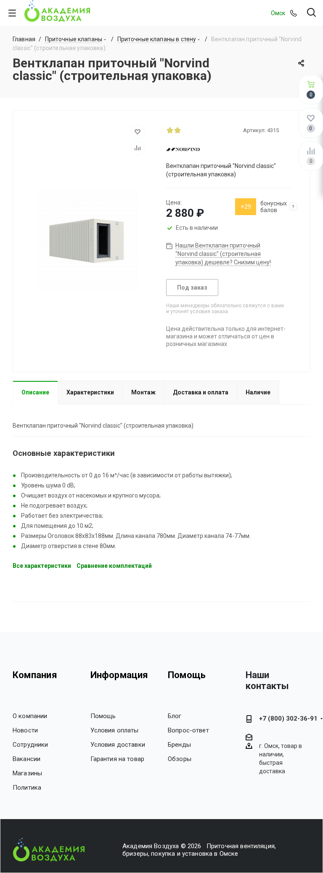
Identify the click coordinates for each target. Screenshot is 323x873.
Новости (25, 730)
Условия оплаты (114, 730)
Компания (35, 675)
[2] (177, 130)
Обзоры (179, 759)
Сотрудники (30, 744)
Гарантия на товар (117, 759)
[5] (200, 130)
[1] (170, 130)
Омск (278, 13)
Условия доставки (117, 744)
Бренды (179, 744)
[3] (185, 130)
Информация (119, 675)
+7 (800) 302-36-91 (288, 718)
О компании (30, 716)
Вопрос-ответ (188, 730)
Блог (175, 716)
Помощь (103, 716)
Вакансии (26, 759)
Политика (27, 787)
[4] (192, 130)
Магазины (27, 773)
